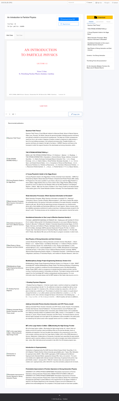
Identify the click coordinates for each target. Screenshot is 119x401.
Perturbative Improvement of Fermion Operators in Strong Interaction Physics (51, 369)
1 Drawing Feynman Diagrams (36, 282)
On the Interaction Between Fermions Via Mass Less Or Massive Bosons (98, 67)
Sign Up (99, 2)
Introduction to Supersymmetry (36, 347)
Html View (9, 35)
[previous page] (6, 114)
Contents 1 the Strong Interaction (96, 55)
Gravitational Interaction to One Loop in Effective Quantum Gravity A (48, 217)
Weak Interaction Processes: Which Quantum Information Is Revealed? (49, 196)
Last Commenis (99, 21)
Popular (108, 21)
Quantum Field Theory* (33, 131)
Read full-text (66, 24)
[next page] (15, 114)
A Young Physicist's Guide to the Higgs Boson (41, 174)
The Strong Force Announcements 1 (97, 61)
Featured (91, 21)
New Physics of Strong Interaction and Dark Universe (43, 239)
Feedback (65, 399)
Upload (115, 2)
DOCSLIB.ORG (6, 2)
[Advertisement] (59, 10)
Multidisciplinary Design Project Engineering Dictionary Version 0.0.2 (48, 261)
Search (90, 2)
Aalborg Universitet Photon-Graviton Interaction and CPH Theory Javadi (49, 304)
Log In (107, 2)
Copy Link (76, 114)
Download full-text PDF (68, 19)
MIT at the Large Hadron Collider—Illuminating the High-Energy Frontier (50, 326)
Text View (19, 35)
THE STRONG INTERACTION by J (37, 152)
